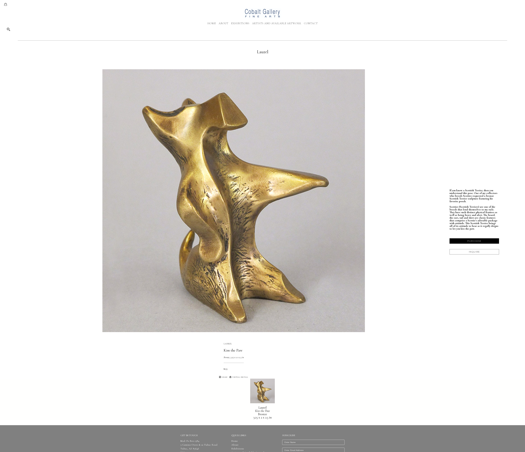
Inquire (474, 252)
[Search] (8, 29)
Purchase (474, 241)
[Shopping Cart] (5, 4)
